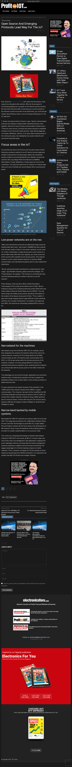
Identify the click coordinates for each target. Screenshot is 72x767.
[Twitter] (40, 639)
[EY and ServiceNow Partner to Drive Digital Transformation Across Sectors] (52, 52)
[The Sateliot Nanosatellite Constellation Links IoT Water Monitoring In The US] (39, 526)
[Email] (36, 34)
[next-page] (5, 543)
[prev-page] (2, 543)
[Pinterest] (23, 34)
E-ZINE (38, 750)
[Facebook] (2, 1)
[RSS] (38, 639)
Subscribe (35, 696)
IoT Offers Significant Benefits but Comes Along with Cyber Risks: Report (62, 77)
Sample (25, 696)
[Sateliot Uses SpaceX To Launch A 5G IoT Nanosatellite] (8, 526)
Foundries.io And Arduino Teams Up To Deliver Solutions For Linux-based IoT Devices (62, 145)
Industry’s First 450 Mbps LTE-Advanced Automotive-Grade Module (10, 512)
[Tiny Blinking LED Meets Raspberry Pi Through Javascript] (52, 190)
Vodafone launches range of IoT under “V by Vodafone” (62, 211)
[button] (68, 11)
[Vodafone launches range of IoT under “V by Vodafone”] (52, 207)
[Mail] (35, 639)
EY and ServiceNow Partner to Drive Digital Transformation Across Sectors (63, 57)
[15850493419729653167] (24, 97)
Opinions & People (10, 17)
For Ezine (46, 697)
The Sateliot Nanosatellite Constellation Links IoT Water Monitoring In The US (38, 536)
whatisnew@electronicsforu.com (40, 637)
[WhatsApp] (27, 34)
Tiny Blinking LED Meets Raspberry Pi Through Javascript (62, 193)
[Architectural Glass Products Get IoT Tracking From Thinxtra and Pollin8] (52, 161)
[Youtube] (41, 639)
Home (2, 17)
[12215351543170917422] (24, 484)
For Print (35, 697)
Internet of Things (17, 102)
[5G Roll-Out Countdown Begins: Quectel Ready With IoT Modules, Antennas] (52, 117)
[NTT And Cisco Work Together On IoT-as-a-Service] (52, 91)
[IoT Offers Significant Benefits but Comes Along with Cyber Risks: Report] (52, 72)
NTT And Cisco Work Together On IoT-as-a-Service (62, 95)
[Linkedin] (32, 34)
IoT (7, 497)
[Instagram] (5, 1)
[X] (8, 1)
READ (36, 750)
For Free (25, 697)
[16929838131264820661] (24, 198)
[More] (40, 34)
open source (13, 497)
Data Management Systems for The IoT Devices (62, 228)
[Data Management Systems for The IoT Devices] (52, 224)
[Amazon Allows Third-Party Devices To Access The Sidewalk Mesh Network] (24, 526)
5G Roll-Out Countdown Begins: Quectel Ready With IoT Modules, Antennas (63, 123)
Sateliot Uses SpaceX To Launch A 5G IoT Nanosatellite (8, 534)
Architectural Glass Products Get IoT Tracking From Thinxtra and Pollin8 (63, 166)
